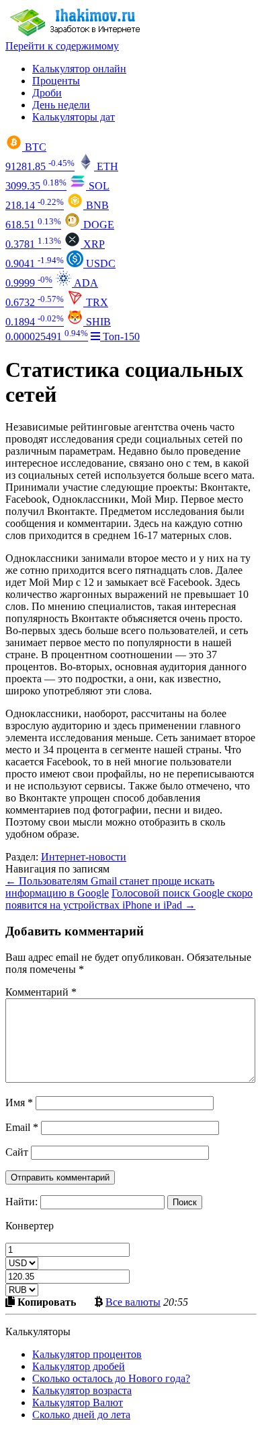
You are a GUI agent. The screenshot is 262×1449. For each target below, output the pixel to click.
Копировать (45, 1301)
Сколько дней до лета (81, 1414)
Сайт (16, 1152)
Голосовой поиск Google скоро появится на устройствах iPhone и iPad (129, 899)
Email (21, 1127)
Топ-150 (120, 336)
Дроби (47, 92)
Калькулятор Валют (77, 1402)
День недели (61, 104)
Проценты (56, 80)
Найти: (21, 1201)
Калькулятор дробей (78, 1366)
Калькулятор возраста (82, 1390)
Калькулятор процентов (87, 1354)
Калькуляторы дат (73, 117)
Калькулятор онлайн (79, 68)
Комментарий (41, 992)
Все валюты (133, 1301)
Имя (19, 1102)
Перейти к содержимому (62, 46)
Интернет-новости (83, 856)
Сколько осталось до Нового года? (111, 1378)
